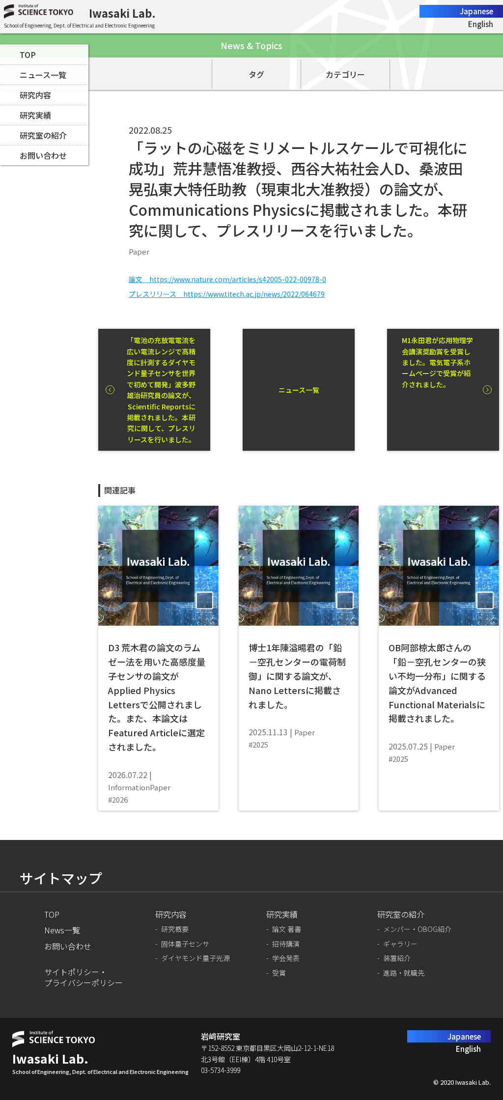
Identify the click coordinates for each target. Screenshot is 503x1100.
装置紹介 (397, 958)
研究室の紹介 (43, 135)
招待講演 (286, 944)
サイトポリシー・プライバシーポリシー (83, 977)
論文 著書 (286, 929)
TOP (28, 54)
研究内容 (35, 95)
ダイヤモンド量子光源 (195, 958)
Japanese (476, 11)
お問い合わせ (43, 155)
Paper (139, 251)
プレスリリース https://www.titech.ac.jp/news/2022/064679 (227, 294)
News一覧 (62, 930)
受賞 (279, 973)
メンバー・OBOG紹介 (417, 929)
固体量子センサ (185, 944)
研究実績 (35, 115)
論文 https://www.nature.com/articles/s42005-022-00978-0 (227, 279)
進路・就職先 (403, 973)
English (480, 24)
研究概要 (175, 929)
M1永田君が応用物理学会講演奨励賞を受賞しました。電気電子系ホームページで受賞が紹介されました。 (437, 362)
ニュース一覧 (43, 75)
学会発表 (286, 958)
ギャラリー (400, 944)
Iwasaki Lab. (122, 13)
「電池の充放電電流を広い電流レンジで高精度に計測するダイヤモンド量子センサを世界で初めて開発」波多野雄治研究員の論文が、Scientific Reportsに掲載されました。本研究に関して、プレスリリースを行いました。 (161, 389)
